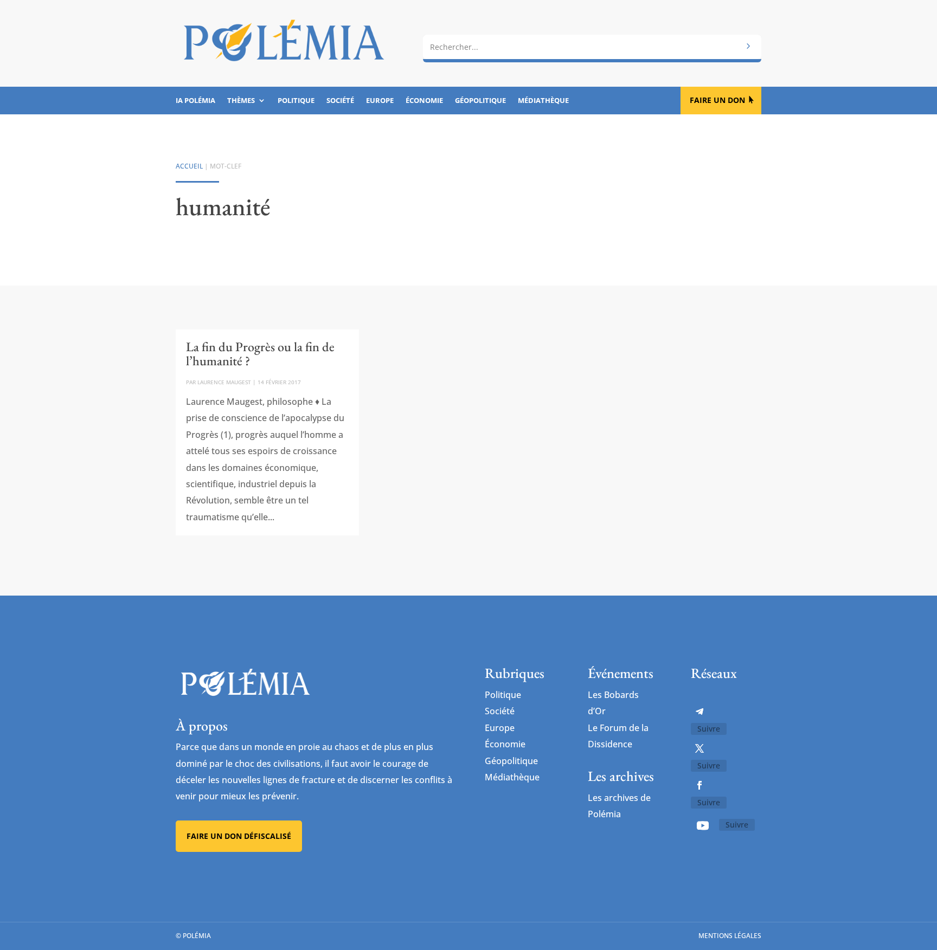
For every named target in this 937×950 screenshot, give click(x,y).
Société (340, 100)
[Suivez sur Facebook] (699, 785)
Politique (296, 100)
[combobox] (592, 47)
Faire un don (717, 100)
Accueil (189, 166)
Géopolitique (480, 100)
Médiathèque (543, 100)
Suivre (708, 728)
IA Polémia (195, 100)
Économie (424, 100)
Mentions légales (729, 935)
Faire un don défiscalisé (239, 836)
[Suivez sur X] (699, 748)
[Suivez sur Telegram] (699, 711)
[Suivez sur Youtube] (703, 825)
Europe (380, 100)
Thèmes (241, 100)
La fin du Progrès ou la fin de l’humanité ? (260, 353)
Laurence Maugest (224, 382)
